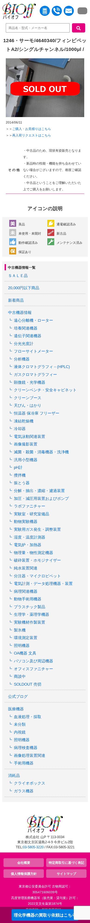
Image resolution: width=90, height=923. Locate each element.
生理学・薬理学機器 (31, 614)
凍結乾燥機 (23, 421)
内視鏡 (20, 732)
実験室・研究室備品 (31, 514)
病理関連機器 (25, 591)
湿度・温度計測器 (29, 537)
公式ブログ (18, 696)
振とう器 (22, 483)
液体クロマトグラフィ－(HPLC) (42, 367)
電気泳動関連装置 (29, 436)
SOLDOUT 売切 (27, 684)
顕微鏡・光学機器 (29, 382)
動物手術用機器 (27, 599)
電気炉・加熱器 (27, 545)
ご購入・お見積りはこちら (31, 129)
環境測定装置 (25, 638)
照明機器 (22, 645)
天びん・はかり (27, 405)
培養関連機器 (25, 328)
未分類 (20, 724)
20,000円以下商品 (23, 288)
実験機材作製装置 (29, 622)
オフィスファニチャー (33, 669)
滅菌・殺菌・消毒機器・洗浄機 (41, 452)
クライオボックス (29, 783)
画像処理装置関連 (29, 755)
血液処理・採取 (27, 717)
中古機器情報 (20, 312)
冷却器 (20, 429)
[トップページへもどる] (18, 11)
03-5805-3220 (33, 847)
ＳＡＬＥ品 (18, 276)
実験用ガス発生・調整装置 (37, 529)
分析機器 (22, 359)
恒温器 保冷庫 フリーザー (36, 413)
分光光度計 (23, 344)
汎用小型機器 (25, 460)
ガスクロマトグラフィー (35, 374)
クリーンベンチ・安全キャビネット (45, 390)
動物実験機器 (25, 521)
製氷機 (20, 630)
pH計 (18, 467)
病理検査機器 (25, 748)
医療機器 (16, 709)
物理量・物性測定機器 (33, 553)
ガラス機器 (23, 791)
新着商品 (16, 300)
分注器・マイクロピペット (37, 576)
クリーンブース (27, 398)
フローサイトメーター (33, 351)
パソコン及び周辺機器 (33, 661)
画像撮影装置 (25, 444)
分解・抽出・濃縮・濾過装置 (39, 491)
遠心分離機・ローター (33, 320)
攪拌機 (20, 475)
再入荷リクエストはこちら (31, 135)
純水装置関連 (25, 568)
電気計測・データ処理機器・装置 (43, 583)
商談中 (20, 676)
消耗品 (14, 775)
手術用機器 (23, 763)
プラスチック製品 (29, 607)
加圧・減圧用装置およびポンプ (41, 498)
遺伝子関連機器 (27, 336)
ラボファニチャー (29, 506)
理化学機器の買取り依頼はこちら (45, 915)
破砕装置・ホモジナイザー (37, 560)
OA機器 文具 (25, 653)
